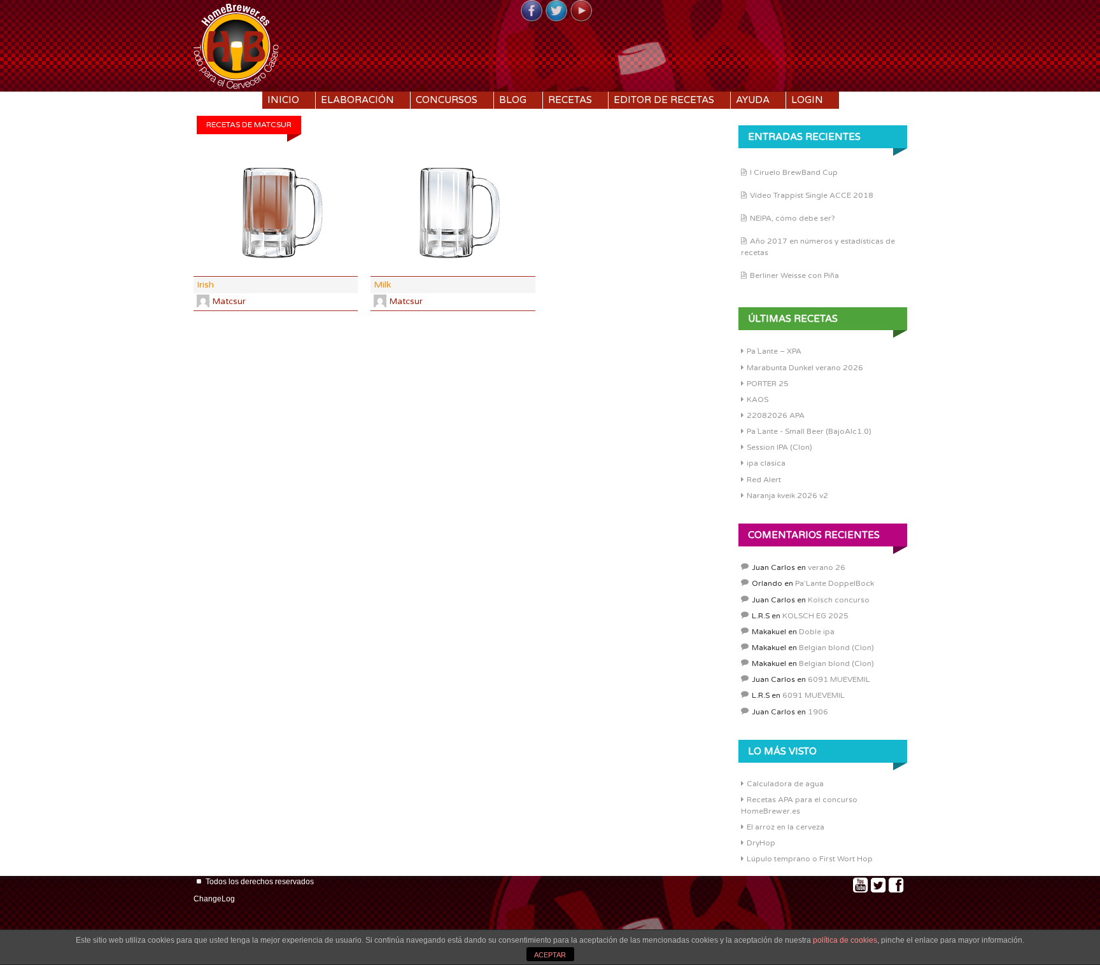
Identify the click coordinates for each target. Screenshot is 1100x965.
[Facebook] (531, 11)
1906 (818, 711)
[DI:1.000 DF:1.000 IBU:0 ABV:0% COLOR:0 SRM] (452, 213)
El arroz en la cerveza (785, 827)
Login (807, 100)
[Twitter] (556, 11)
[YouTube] (581, 11)
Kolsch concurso (839, 599)
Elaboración (357, 100)
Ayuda (753, 100)
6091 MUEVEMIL (839, 679)
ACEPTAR (550, 955)
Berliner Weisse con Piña (794, 275)
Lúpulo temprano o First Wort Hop (810, 858)
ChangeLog (214, 898)
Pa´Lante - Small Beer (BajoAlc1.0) (809, 431)
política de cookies (845, 940)
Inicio (283, 100)
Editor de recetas (664, 100)
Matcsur (229, 301)
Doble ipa (817, 631)
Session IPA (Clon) (779, 447)
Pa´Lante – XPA (774, 351)
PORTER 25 (768, 383)
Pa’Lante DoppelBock (834, 583)
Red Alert (764, 479)
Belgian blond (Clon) (836, 647)
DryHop (761, 842)
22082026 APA (776, 415)
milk (382, 284)
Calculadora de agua (785, 783)
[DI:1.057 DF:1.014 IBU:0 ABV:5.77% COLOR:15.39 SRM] (276, 213)
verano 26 (826, 567)
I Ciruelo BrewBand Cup (794, 172)
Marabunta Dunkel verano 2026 (805, 367)
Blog (512, 100)
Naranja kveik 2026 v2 (787, 495)
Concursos (446, 100)
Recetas (570, 100)
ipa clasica (766, 463)
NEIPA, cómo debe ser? (792, 218)
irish (205, 284)
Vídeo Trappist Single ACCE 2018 (811, 195)
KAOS (757, 399)
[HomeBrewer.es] (236, 44)
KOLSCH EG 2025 (815, 615)
